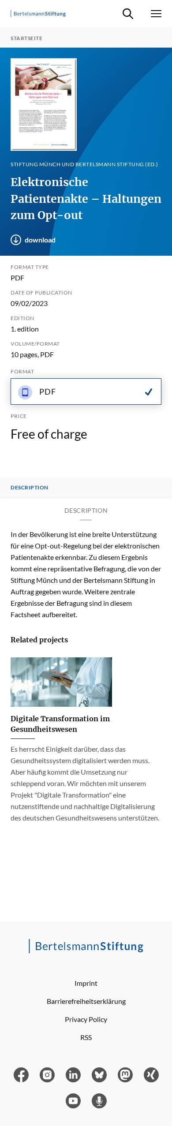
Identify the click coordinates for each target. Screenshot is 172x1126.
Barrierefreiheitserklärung (86, 1001)
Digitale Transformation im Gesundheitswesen (60, 724)
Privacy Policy (86, 1019)
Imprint (86, 983)
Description (30, 487)
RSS (86, 1037)
